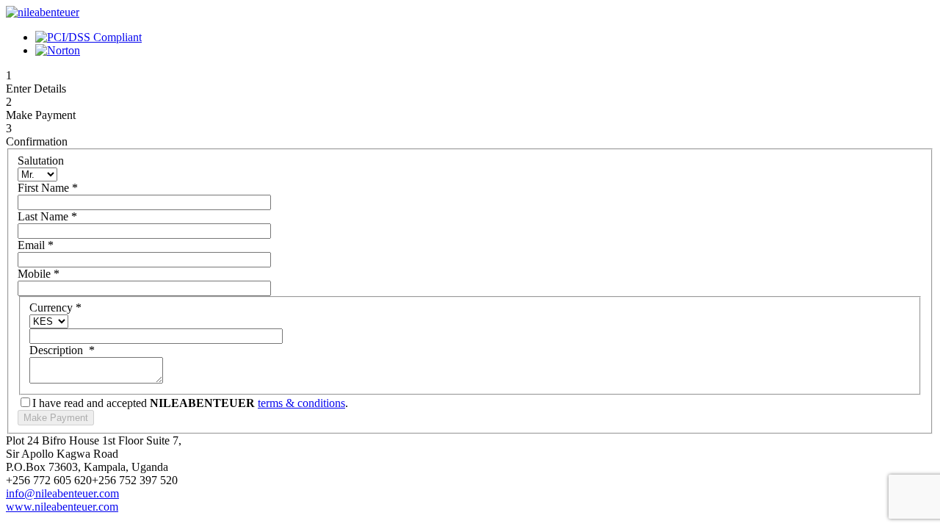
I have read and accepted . (190, 403)
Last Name (47, 216)
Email (36, 245)
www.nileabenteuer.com (62, 506)
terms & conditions (301, 403)
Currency (55, 307)
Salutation (41, 160)
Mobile (38, 273)
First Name (48, 187)
